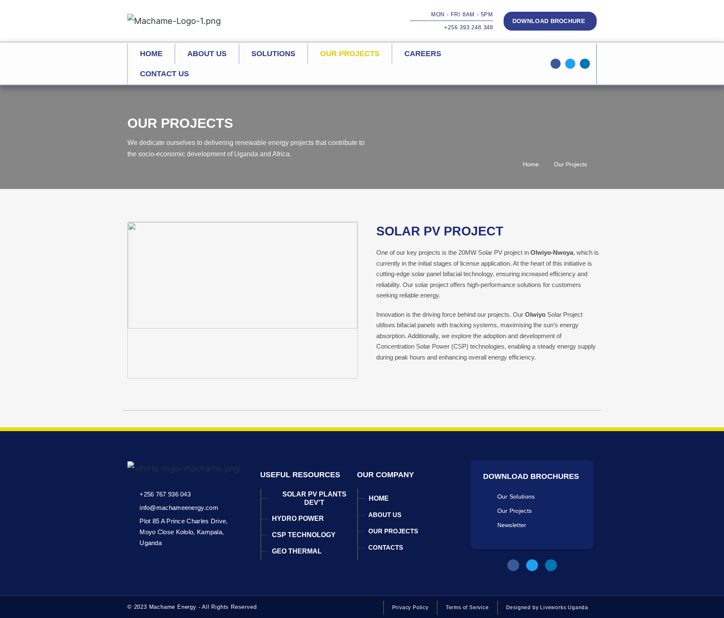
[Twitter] (570, 64)
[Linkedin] (585, 64)
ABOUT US (207, 53)
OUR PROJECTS (350, 53)
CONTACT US (164, 74)
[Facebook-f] (556, 64)
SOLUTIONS (273, 53)
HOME (151, 53)
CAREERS (422, 53)
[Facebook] (513, 565)
